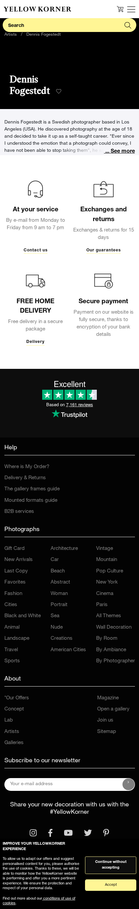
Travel (11, 650)
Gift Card (14, 548)
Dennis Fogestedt (43, 35)
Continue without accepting (111, 865)
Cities (10, 604)
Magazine (108, 698)
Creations (62, 638)
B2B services (19, 511)
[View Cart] (120, 9)
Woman (59, 593)
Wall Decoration (114, 627)
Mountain (106, 559)
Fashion (13, 593)
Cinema (104, 593)
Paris (102, 604)
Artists (10, 35)
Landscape (16, 638)
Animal (12, 627)
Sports (12, 661)
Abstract (60, 582)
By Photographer (115, 661)
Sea (55, 616)
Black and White (22, 616)
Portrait (59, 604)
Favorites (15, 582)
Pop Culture (109, 571)
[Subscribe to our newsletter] (128, 784)
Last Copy (16, 571)
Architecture (64, 548)
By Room (106, 638)
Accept (111, 885)
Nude (57, 627)
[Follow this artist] (59, 92)
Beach (58, 571)
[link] (37, 9)
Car (55, 559)
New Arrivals (18, 559)
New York (107, 582)
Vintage (104, 548)
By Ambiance (111, 650)
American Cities (68, 650)
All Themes (108, 616)
